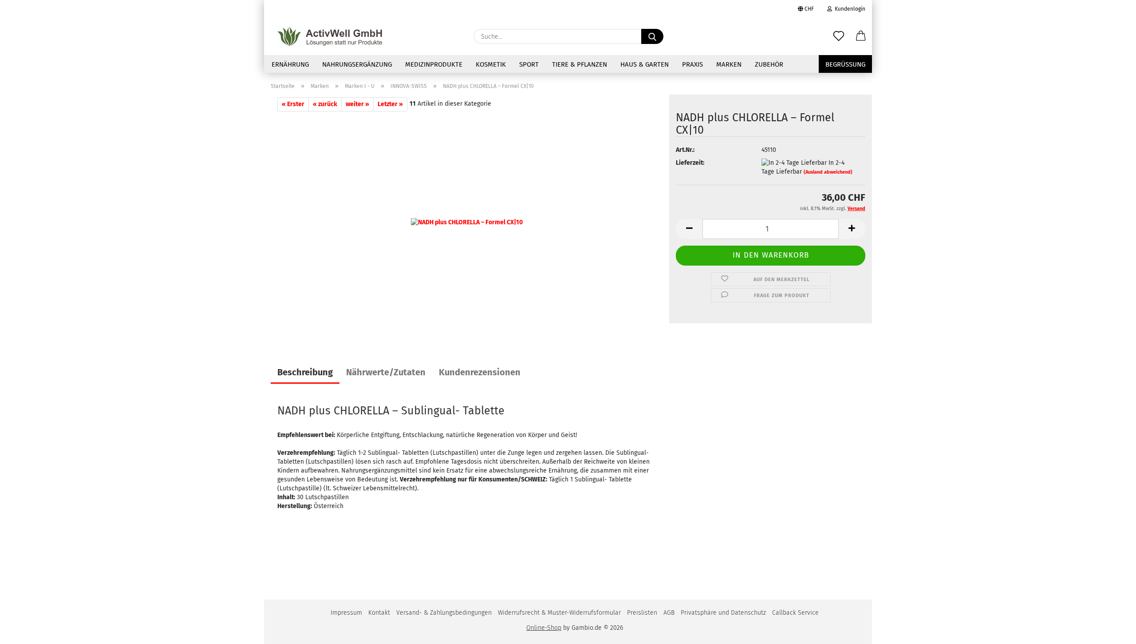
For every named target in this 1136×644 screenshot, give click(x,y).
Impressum (346, 612)
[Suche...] (652, 36)
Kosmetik (491, 64)
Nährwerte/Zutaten (386, 372)
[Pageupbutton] (1111, 630)
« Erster (293, 104)
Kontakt (379, 612)
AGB (668, 612)
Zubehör (769, 64)
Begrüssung (845, 64)
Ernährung (290, 64)
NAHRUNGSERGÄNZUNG (357, 64)
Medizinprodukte (433, 64)
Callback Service (795, 612)
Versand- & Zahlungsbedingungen (444, 612)
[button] (861, 36)
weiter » (357, 104)
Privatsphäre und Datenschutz (723, 612)
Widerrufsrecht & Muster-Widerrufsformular (559, 612)
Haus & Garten (644, 64)
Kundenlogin (848, 9)
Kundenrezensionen (480, 372)
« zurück (325, 104)
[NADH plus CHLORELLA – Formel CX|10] (467, 222)
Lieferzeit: (690, 163)
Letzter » (390, 104)
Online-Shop (543, 628)
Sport (529, 64)
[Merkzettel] (839, 36)
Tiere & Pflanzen (579, 64)
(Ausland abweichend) (828, 172)
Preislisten (642, 612)
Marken (729, 64)
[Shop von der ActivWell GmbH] (330, 36)
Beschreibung (305, 372)
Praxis (692, 64)
